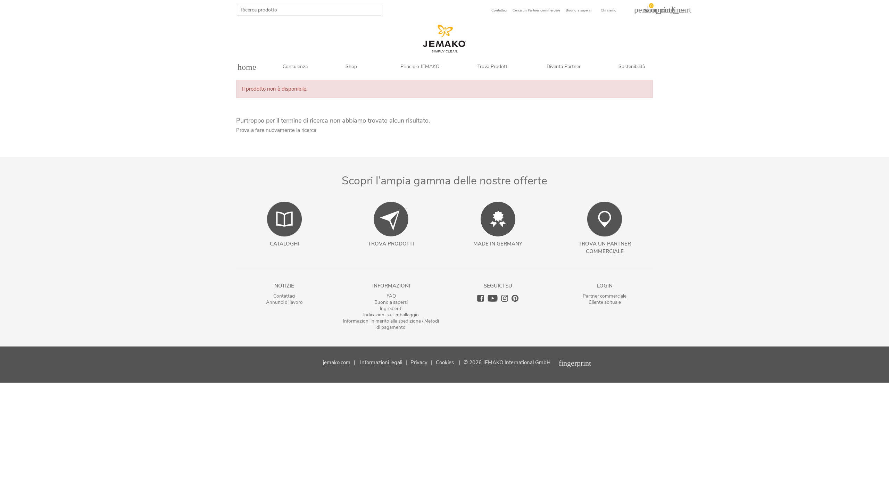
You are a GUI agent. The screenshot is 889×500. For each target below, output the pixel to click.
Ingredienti (391, 308)
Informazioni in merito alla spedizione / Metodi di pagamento (391, 324)
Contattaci (284, 296)
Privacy (418, 362)
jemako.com (336, 362)
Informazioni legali (381, 362)
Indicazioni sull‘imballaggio (391, 314)
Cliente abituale (605, 302)
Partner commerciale (604, 296)
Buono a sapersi (391, 302)
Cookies (445, 362)
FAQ (391, 296)
